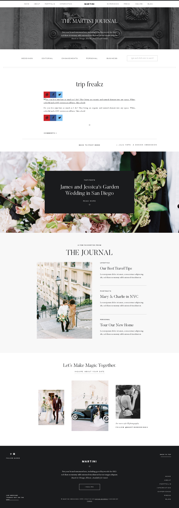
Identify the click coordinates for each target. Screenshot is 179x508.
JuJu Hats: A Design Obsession (138, 145)
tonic (89, 501)
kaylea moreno (101, 499)
